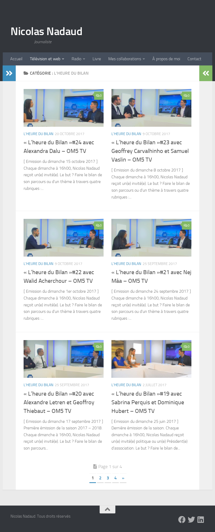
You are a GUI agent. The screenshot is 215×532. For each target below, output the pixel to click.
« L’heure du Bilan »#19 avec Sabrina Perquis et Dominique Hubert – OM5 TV (147, 402)
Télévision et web (45, 58)
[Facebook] (182, 519)
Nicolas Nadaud (46, 31)
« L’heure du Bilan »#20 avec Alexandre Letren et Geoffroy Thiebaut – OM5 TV (59, 402)
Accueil (16, 58)
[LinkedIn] (201, 519)
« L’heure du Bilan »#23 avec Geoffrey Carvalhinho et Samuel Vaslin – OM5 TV (150, 151)
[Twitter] (191, 519)
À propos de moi (166, 58)
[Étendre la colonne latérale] (9, 73)
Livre (97, 58)
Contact (194, 58)
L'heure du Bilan (38, 134)
